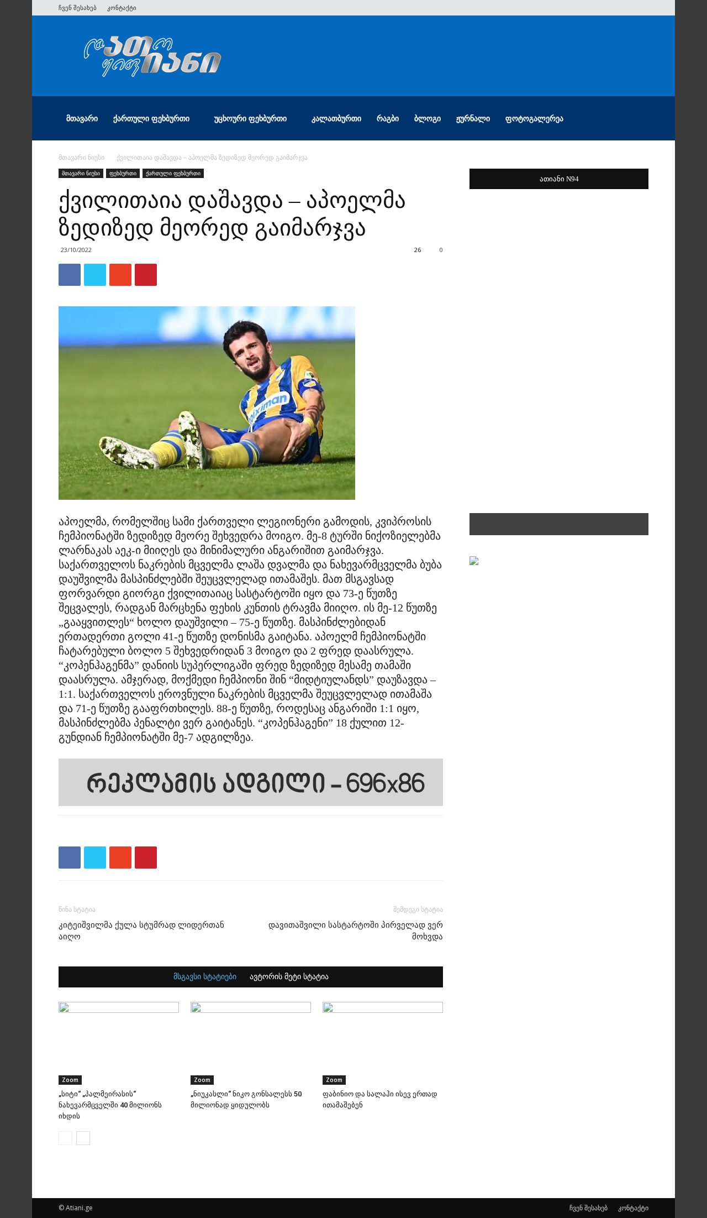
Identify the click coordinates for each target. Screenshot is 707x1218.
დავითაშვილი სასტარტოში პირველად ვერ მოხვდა (355, 931)
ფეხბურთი (122, 173)
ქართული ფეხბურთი (151, 118)
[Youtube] (640, 7)
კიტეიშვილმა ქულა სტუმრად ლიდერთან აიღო (141, 931)
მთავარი (82, 118)
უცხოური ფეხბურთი (250, 118)
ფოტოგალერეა (534, 118)
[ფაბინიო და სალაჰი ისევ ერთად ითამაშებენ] (383, 1043)
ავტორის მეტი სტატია (289, 977)
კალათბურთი (336, 118)
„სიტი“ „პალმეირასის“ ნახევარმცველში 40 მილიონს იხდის (110, 1105)
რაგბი (388, 118)
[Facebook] (567, 7)
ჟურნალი (473, 118)
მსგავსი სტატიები (204, 977)
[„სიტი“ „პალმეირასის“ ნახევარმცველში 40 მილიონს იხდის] (119, 1043)
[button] (635, 119)
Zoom (70, 1080)
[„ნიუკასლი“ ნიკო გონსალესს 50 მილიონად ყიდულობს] (251, 1043)
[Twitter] (585, 7)
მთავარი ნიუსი (81, 157)
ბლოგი (427, 118)
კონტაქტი (121, 7)
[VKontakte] (622, 7)
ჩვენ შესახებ (78, 7)
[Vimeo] (603, 7)
